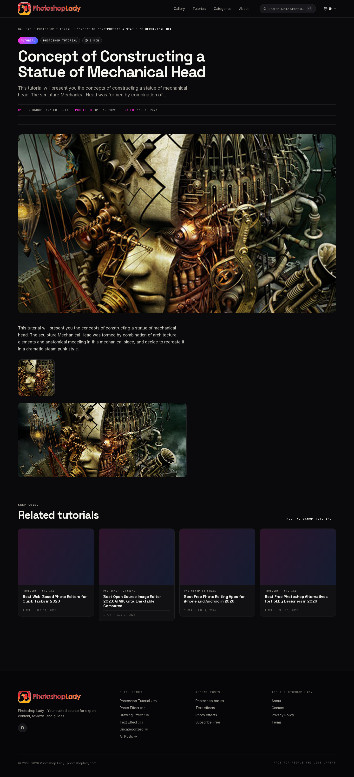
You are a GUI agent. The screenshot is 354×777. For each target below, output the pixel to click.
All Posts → (128, 736)
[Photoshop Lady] (49, 8)
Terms (277, 722)
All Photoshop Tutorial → (311, 518)
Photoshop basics (210, 701)
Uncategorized (134, 729)
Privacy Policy (283, 715)
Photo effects (206, 715)
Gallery (179, 9)
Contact (278, 708)
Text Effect (131, 722)
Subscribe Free (208, 722)
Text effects (205, 708)
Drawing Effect (134, 715)
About (244, 9)
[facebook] (22, 727)
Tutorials (199, 9)
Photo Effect (132, 708)
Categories (222, 9)
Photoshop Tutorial (54, 29)
